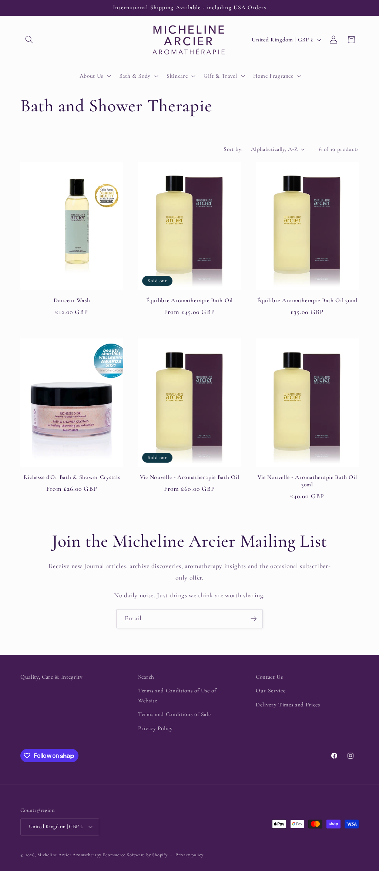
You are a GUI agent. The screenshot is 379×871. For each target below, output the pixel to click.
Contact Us (269, 676)
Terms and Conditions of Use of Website (177, 695)
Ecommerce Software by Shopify (135, 854)
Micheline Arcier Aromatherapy (69, 854)
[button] (29, 39)
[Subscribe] (253, 618)
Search (146, 676)
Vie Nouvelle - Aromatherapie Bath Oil (189, 477)
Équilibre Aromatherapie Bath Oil (189, 300)
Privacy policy (189, 854)
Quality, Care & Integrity (51, 676)
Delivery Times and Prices (288, 704)
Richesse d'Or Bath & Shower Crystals (72, 477)
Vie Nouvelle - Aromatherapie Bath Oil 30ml (307, 481)
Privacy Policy (155, 728)
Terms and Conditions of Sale (174, 714)
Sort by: (233, 149)
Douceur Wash (72, 300)
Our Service (270, 690)
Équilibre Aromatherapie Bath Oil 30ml (307, 300)
